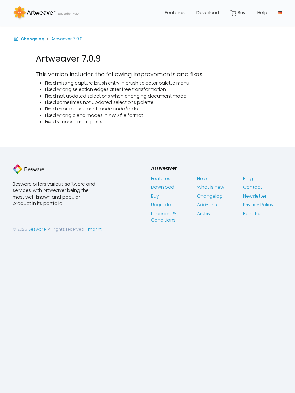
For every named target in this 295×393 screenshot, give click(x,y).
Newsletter (254, 196)
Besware (37, 229)
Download (207, 12)
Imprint (94, 229)
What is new (210, 187)
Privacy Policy (258, 204)
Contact (252, 187)
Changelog (32, 39)
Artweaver (164, 168)
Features (174, 12)
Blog (248, 178)
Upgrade (161, 204)
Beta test (253, 213)
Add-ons (207, 204)
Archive (205, 213)
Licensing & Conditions (163, 216)
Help (262, 12)
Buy (240, 12)
